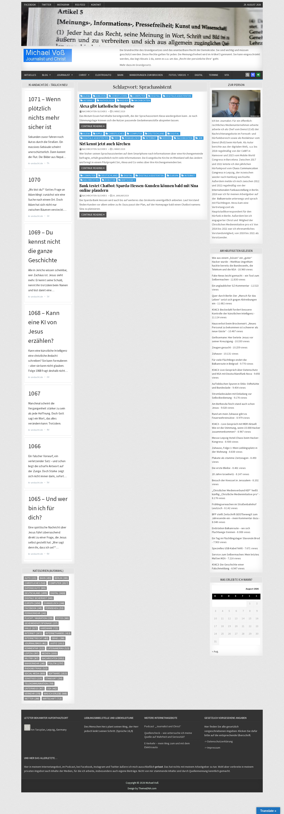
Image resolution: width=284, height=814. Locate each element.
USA (52, 688)
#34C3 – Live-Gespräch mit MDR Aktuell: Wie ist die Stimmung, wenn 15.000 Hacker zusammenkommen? (236, 427)
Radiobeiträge (36, 668)
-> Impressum (212, 747)
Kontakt (96, 4)
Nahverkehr (35, 663)
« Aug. (215, 651)
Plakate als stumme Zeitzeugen (230, 458)
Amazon (101, 95)
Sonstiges (33, 678)
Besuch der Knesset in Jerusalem (231, 480)
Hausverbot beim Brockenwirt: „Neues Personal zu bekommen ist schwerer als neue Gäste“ (235, 327)
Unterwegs (34, 688)
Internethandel (58, 633)
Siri (200, 138)
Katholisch (107, 100)
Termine (213, 75)
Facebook (30, 4)
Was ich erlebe (55, 693)
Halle (31, 628)
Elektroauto (103, 75)
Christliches (119, 95)
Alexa (86, 95)
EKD (117, 138)
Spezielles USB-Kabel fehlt (227, 548)
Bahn (120, 75)
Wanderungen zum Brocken (146, 75)
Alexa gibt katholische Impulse (106, 106)
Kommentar (34, 648)
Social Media (35, 673)
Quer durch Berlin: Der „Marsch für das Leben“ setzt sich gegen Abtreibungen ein (234, 299)
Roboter (110, 179)
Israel (58, 638)
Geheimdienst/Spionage (41, 623)
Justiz (57, 643)
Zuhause (217, 353)
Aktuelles (30, 75)
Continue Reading (92, 126)
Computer (139, 95)
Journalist (63, 75)
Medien (124, 100)
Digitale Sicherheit (39, 598)
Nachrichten (142, 100)
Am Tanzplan (38, 729)
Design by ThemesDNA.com (142, 788)
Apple (99, 133)
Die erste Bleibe (221, 468)
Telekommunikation (39, 683)
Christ (83, 75)
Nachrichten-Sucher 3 (94, 111)
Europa (174, 175)
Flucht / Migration (39, 618)
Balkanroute (224, 198)
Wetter (32, 698)
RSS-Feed (80, 4)
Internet (88, 100)
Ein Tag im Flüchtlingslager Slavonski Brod (236, 538)
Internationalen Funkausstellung (230, 190)
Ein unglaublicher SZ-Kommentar (230, 285)
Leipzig (31, 653)
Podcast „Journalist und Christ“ (162, 726)
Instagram (63, 4)
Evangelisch (132, 138)
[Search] (247, 74)
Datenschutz (35, 588)
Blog (45, 75)
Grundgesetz (143, 65)
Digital (199, 75)
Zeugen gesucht (221, 347)
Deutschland (156, 133)
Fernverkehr (35, 613)
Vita (226, 75)
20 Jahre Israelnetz (223, 474)
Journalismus (36, 643)
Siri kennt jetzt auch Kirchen (104, 143)
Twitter (46, 4)
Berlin (61, 578)
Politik (55, 663)
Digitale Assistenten (178, 95)
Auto (30, 578)
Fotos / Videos (177, 75)
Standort (53, 678)
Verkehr (32, 693)
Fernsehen (54, 608)
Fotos (62, 618)
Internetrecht (36, 638)
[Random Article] (253, 74)
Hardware (49, 628)
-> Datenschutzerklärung (218, 741)
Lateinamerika (58, 648)
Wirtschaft (128, 179)
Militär (31, 658)
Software (57, 673)
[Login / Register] (258, 74)
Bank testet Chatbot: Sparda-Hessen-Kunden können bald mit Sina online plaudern (138, 188)
